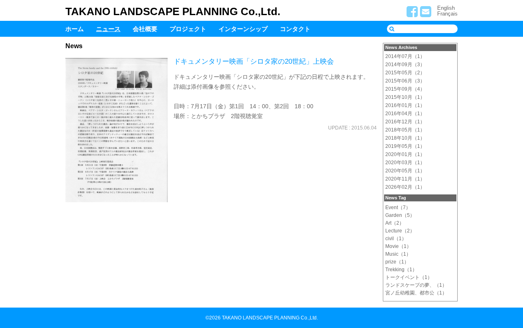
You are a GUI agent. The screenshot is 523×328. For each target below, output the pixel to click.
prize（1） (397, 262)
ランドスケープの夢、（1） (416, 285)
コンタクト (295, 28)
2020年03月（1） (405, 162)
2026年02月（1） (405, 187)
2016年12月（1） (405, 122)
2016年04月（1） (405, 113)
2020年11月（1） (405, 179)
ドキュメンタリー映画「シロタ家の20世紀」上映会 (254, 61)
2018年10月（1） (405, 138)
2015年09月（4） (405, 89)
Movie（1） (398, 246)
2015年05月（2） (405, 73)
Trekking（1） (401, 269)
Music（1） (398, 254)
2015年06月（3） (405, 81)
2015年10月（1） (405, 97)
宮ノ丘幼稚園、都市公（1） (416, 293)
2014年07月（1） (405, 56)
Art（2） (394, 223)
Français (447, 14)
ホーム (74, 28)
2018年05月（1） (405, 130)
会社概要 (145, 28)
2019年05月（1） (405, 146)
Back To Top (510, 294)
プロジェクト (188, 28)
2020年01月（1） (405, 154)
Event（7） (398, 207)
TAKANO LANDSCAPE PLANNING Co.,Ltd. (172, 11)
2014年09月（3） (405, 64)
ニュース (108, 28)
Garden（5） (400, 215)
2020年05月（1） (405, 171)
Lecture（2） (400, 231)
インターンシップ (243, 28)
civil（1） (396, 238)
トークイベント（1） (408, 277)
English (446, 8)
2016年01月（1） (405, 105)
